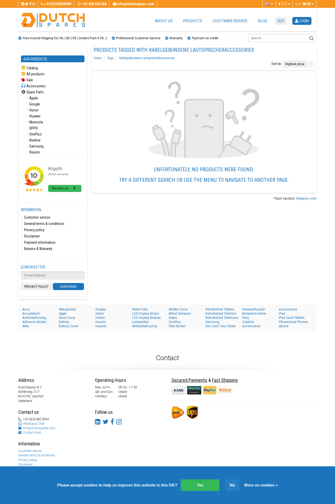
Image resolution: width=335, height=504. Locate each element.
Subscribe (68, 286)
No (232, 485)
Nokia (173, 318)
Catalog (32, 68)
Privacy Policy (36, 286)
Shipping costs (306, 198)
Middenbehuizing (144, 326)
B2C (281, 21)
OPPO (33, 128)
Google (34, 104)
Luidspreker (140, 322)
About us (164, 21)
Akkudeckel (67, 309)
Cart (303, 4)
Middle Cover (178, 309)
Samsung (36, 146)
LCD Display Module (146, 318)
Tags (110, 58)
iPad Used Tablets (292, 318)
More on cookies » (261, 485)
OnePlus (35, 134)
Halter (100, 313)
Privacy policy (33, 230)
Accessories (36, 86)
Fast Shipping (225, 380)
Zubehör (248, 322)
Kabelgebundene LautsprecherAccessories (147, 58)
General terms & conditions (43, 224)
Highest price (294, 64)
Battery (64, 322)
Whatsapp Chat (33, 424)
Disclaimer (31, 236)
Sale (29, 80)
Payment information (39, 242)
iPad (282, 313)
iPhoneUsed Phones (293, 322)
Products (192, 21)
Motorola (36, 122)
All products (35, 74)
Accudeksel (31, 313)
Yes (200, 485)
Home (97, 58)
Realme (35, 140)
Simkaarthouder (253, 309)
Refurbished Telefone (220, 313)
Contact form (32, 432)
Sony (245, 318)
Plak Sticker (177, 326)
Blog (262, 21)
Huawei (34, 116)
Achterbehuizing (34, 318)
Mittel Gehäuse (180, 313)
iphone (283, 326)
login (303, 21)
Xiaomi (34, 152)
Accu (26, 309)
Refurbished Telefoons (221, 318)
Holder (100, 318)
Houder (101, 322)
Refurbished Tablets (219, 309)
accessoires (251, 326)
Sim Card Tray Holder (220, 326)
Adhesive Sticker (34, 322)
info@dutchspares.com (39, 428)
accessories (288, 309)
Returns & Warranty (37, 249)
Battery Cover (69, 326)
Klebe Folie (140, 309)
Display (101, 309)
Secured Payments (189, 380)
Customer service (230, 21)
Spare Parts (35, 92)
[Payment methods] (194, 390)
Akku (25, 326)
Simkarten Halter (254, 313)
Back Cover (67, 318)
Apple (33, 98)
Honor (33, 110)
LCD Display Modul (145, 313)
